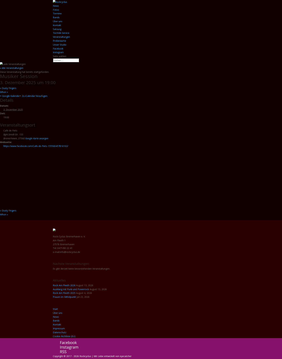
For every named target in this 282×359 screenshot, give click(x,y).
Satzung (57, 29)
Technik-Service (61, 32)
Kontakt (57, 25)
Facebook (58, 48)
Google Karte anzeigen (36, 138)
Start (55, 309)
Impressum (59, 328)
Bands (56, 17)
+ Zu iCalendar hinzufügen (33, 95)
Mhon (4, 92)
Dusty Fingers (8, 88)
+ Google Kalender (10, 95)
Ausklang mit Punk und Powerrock (71, 289)
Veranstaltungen (61, 36)
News (56, 5)
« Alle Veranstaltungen (11, 68)
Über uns (57, 21)
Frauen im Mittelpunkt (64, 296)
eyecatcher (126, 356)
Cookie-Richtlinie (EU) (64, 336)
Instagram (58, 52)
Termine (57, 13)
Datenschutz (59, 332)
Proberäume (59, 40)
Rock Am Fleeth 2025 (64, 293)
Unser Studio (59, 44)
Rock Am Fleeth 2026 (64, 285)
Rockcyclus (85, 356)
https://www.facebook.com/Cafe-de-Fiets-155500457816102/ (35, 146)
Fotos (56, 9)
